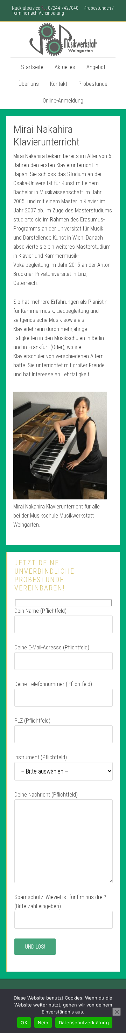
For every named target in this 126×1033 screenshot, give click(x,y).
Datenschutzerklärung (84, 1022)
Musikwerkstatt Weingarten (62, 39)
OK (24, 1022)
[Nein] (116, 1012)
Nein (43, 1022)
